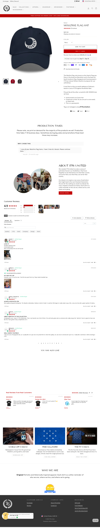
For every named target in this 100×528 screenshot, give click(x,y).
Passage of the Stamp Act (37, 408)
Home (65, 23)
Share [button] (7, 262)
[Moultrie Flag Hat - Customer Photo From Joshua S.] (46, 207)
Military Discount (14, 1)
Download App (18, 455)
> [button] (61, 343)
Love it (8, 399)
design (32, 231)
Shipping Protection (66, 408)
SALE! (15, 7)
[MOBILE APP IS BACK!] (18, 436)
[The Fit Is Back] (82, 436)
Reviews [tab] (7, 220)
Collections (24, 7)
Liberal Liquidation (8, 408)
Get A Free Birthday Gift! (81, 508)
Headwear (46, 7)
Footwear (70, 7)
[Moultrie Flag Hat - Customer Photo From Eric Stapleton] (51, 207)
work (38, 231)
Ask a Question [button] (77, 218)
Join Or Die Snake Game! (81, 511)
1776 (13, 231)
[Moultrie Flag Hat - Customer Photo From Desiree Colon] (57, 207)
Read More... (65, 193)
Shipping (66, 34)
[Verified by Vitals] (17, 517)
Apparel (36, 7)
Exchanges (6, 1)
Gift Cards (77, 502)
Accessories (18, 9)
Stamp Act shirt (40, 399)
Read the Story (81, 456)
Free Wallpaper (79, 505)
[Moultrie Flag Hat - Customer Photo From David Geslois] (41, 211)
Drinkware (58, 7)
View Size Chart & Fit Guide (72, 69)
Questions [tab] (17, 220)
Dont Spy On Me (14, 515)
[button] (92, 262)
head (18, 231)
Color (66, 39)
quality (7, 231)
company (25, 231)
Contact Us (54, 505)
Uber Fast (67, 399)
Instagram (73, 107)
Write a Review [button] (90, 218)
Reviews (29, 505)
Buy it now (80, 51)
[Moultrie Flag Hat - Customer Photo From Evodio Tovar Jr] (41, 207)
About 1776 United (55, 502)
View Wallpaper (50, 456)
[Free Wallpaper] (50, 436)
